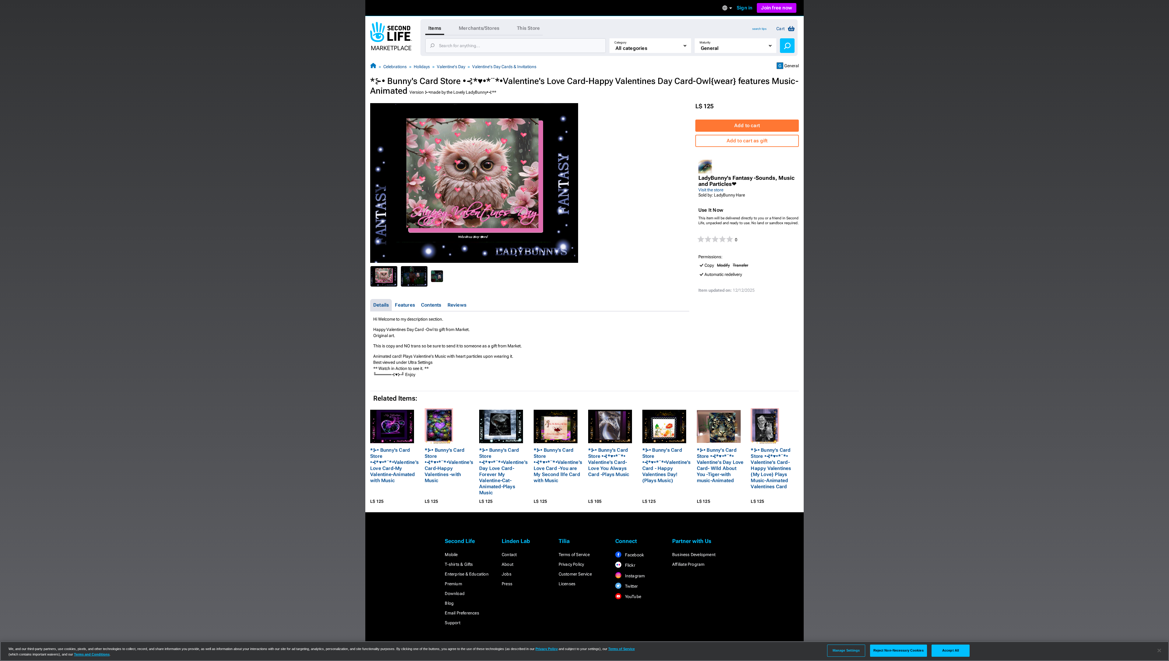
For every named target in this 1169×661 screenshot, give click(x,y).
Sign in (744, 8)
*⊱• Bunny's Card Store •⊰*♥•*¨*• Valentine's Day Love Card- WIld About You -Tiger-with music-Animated (720, 465)
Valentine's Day (451, 66)
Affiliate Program (688, 564)
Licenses (567, 583)
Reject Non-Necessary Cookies (898, 650)
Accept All (950, 650)
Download (455, 593)
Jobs (506, 574)
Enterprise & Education (466, 574)
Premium (453, 583)
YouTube (632, 596)
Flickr (629, 565)
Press (507, 583)
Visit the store (710, 189)
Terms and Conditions (92, 654)
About (507, 564)
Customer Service (575, 574)
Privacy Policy (571, 564)
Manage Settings (846, 650)
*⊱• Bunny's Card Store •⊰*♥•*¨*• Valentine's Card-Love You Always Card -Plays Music (608, 462)
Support (452, 622)
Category (620, 42)
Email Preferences (462, 613)
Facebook (634, 554)
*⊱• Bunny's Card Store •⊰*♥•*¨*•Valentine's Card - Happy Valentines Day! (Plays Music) (666, 465)
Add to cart (747, 125)
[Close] (1159, 650)
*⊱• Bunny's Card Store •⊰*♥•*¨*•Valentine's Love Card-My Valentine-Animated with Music (394, 465)
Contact (509, 554)
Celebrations (395, 66)
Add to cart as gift (747, 141)
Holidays (422, 66)
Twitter (631, 586)
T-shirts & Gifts (459, 564)
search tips (759, 28)
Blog (449, 603)
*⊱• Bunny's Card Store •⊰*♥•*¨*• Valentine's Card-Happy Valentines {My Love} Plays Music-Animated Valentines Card (771, 468)
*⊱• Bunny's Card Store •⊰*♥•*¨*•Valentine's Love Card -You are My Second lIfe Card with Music (558, 465)
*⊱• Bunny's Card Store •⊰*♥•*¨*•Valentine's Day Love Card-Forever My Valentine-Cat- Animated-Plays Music (503, 471)
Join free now (776, 8)
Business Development (693, 554)
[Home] (373, 66)
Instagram (634, 575)
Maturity (705, 42)
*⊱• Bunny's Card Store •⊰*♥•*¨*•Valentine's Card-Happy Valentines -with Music (449, 465)
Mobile (451, 554)
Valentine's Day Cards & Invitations (504, 66)
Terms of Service (574, 554)
